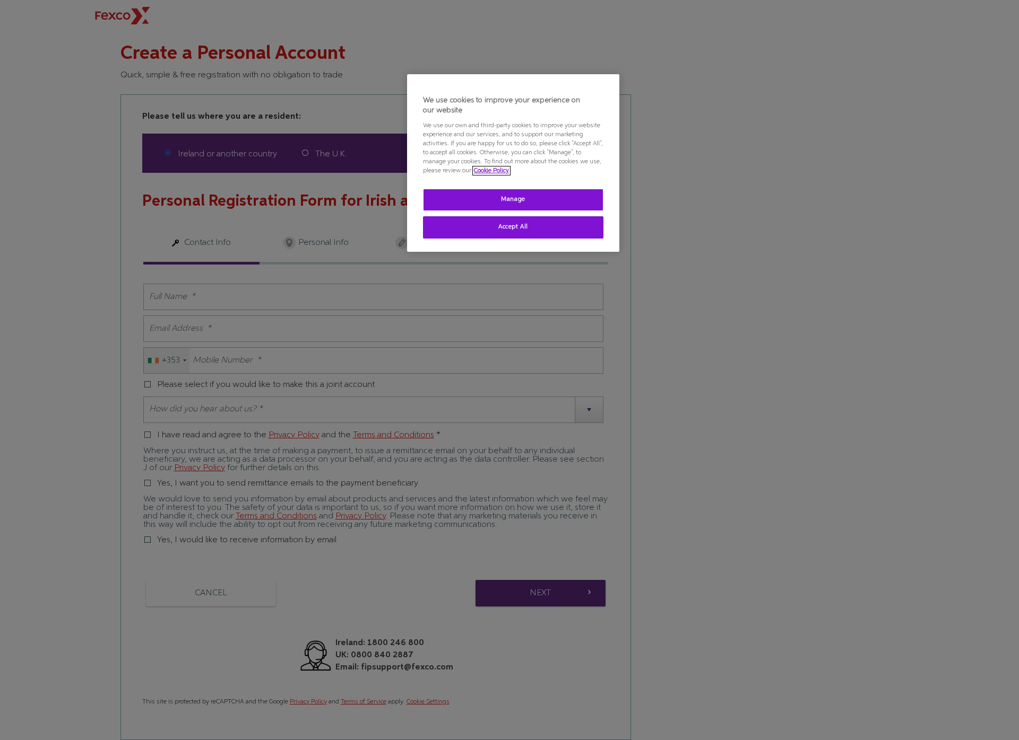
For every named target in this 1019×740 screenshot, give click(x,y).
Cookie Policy (491, 171)
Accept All (513, 227)
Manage (513, 199)
